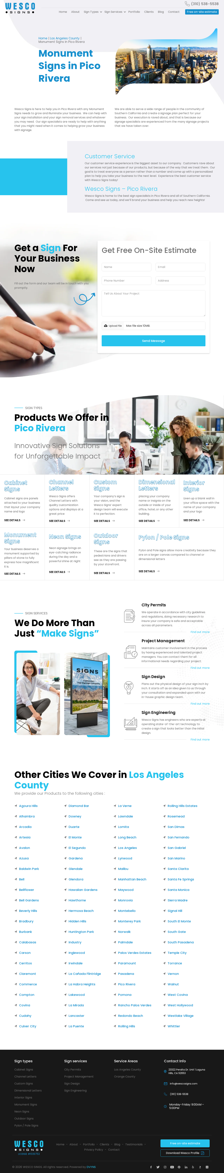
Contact (174, 12)
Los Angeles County (65, 38)
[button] (92, 12)
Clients (149, 12)
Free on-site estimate (202, 12)
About (75, 12)
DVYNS (91, 1167)
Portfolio (134, 12)
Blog (161, 12)
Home (63, 12)
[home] (21, 8)
